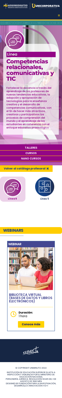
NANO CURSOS (31, 158)
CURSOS (31, 153)
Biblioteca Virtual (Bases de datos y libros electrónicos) (30, 298)
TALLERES (31, 148)
